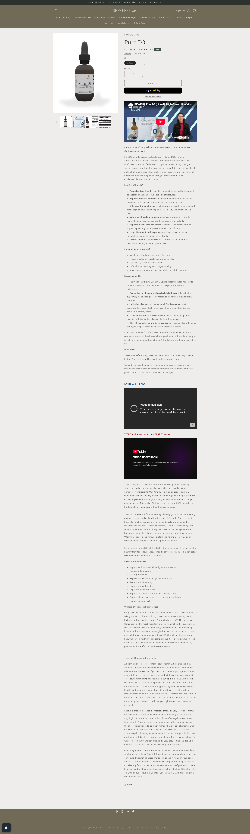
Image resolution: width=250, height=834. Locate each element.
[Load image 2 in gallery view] (79, 122)
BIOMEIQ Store (94, 828)
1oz (141, 63)
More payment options (153, 97)
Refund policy (122, 828)
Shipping (127, 53)
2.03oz (130, 63)
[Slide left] (56, 122)
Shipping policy (161, 828)
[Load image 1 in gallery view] (66, 122)
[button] (56, 10)
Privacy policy (134, 828)
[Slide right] (115, 122)
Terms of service (148, 828)
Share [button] (129, 785)
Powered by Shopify (107, 828)
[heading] (160, 237)
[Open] (6, 827)
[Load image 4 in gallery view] (105, 122)
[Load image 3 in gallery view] (92, 122)
